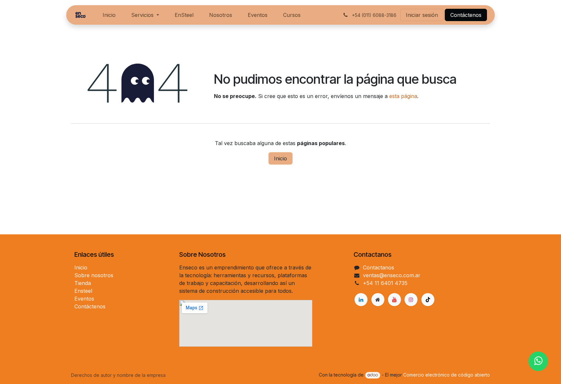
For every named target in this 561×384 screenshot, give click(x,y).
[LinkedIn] (361, 299)
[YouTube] (394, 299)
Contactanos (378, 267)
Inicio (280, 158)
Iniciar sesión (422, 15)
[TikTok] (427, 299)
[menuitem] (109, 14)
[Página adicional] (377, 299)
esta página (403, 96)
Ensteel (83, 291)
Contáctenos (465, 15)
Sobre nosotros (93, 275)
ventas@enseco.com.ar (391, 275)
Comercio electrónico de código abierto (446, 375)
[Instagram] (411, 299)
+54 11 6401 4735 (385, 283)
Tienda (82, 283)
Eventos (84, 298)
